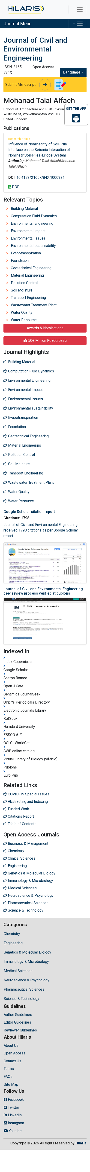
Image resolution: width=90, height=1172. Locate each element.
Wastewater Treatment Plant (34, 305)
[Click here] (25, 9)
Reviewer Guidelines (20, 1030)
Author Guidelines (18, 1014)
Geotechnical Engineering (31, 268)
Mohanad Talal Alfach (42, 161)
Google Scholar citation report (29, 511)
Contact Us (12, 1061)
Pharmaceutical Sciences (24, 989)
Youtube (15, 1131)
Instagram (15, 1123)
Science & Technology (21, 998)
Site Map (11, 1084)
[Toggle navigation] (77, 9)
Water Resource (24, 320)
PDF (15, 187)
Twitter (13, 1107)
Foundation (20, 260)
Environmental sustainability (33, 245)
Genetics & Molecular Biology (27, 952)
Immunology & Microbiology (26, 961)
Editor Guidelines (17, 1022)
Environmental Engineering (32, 223)
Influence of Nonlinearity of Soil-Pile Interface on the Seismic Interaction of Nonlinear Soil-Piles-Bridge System (39, 149)
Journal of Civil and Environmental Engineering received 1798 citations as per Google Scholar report (40, 530)
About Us (11, 1045)
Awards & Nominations (45, 328)
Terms (9, 1068)
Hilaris (81, 1143)
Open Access (14, 1053)
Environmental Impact (28, 231)
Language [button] (72, 72)
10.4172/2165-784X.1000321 (40, 177)
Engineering (13, 943)
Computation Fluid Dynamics (34, 216)
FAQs (8, 1076)
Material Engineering (27, 275)
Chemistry (12, 934)
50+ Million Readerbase (47, 340)
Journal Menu (17, 23)
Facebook (15, 1099)
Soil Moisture (22, 290)
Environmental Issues (28, 238)
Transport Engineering (28, 297)
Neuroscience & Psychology (26, 980)
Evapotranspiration (26, 253)
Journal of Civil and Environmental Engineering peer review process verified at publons (43, 591)
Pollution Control (24, 283)
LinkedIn (14, 1115)
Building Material (24, 208)
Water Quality (21, 312)
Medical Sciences (18, 971)
